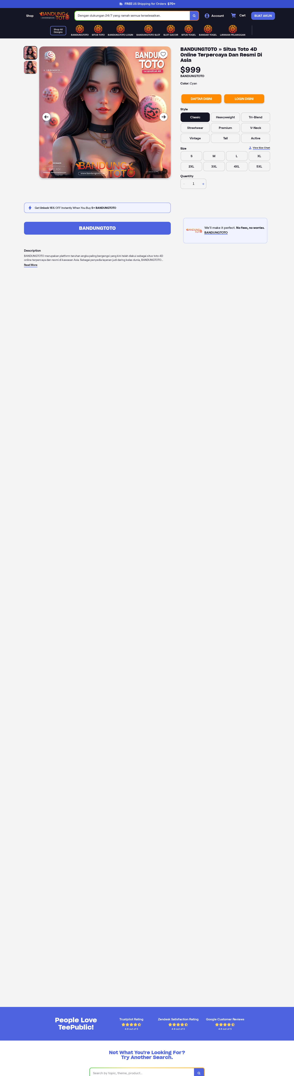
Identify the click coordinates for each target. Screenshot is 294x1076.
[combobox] (132, 15)
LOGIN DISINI (244, 98)
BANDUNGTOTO (97, 228)
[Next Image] (163, 117)
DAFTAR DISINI (201, 98)
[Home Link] (54, 15)
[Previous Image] (46, 117)
